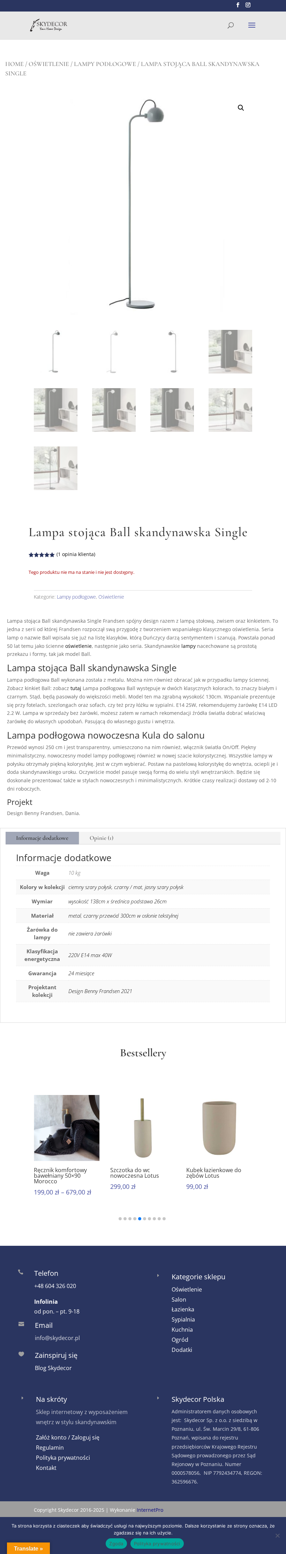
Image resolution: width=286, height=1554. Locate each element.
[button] (241, 108)
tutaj (76, 688)
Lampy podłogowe (105, 64)
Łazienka (183, 1309)
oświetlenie (78, 646)
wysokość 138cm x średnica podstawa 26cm (117, 901)
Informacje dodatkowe (42, 838)
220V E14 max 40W (90, 955)
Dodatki (182, 1350)
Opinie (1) (101, 838)
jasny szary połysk (164, 886)
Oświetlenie (49, 64)
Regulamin (50, 1447)
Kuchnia (182, 1329)
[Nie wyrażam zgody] (277, 1535)
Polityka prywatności (63, 1458)
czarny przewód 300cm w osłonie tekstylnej (130, 915)
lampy (188, 646)
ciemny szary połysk (90, 886)
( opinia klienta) (76, 554)
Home (14, 64)
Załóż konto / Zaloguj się (67, 1437)
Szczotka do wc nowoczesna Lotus (60, 1172)
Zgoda (116, 1543)
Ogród (180, 1340)
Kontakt (46, 1468)
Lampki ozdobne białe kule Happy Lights (217, 1172)
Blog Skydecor (53, 1368)
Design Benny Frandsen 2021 (100, 990)
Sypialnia (183, 1319)
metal (74, 915)
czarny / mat (128, 886)
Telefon (46, 1273)
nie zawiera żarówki (90, 933)
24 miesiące (81, 973)
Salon (179, 1299)
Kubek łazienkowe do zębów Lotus (139, 1172)
